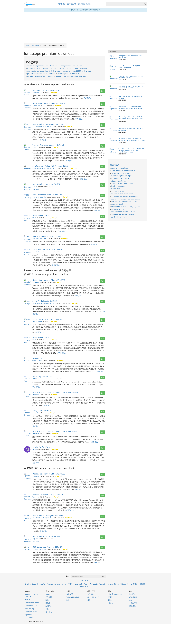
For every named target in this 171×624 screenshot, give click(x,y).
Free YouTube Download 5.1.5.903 (46, 236)
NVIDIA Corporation (38, 379)
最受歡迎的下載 (71, 4)
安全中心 (49, 612)
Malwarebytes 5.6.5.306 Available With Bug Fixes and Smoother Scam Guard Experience (131, 118)
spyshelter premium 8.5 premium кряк (41, 68)
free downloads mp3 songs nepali (124, 201)
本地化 (131, 600)
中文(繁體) (141, 584)
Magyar (83, 586)
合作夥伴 (90, 594)
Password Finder (31, 606)
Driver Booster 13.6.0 (41, 215)
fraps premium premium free (71, 66)
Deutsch (35, 584)
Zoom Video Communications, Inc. (43, 303)
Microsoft (35, 395)
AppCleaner (29, 617)
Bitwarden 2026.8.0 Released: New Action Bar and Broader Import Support (131, 139)
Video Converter (31, 612)
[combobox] (124, 4)
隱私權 (48, 603)
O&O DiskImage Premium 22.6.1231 (47, 195)
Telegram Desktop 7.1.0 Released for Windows (130, 97)
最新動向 (89, 4)
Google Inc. (36, 413)
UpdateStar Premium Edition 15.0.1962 (48, 103)
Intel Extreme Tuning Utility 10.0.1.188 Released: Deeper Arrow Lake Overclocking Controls (131, 150)
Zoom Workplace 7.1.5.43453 (44, 301)
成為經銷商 (133, 597)
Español (43, 584)
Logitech (35, 186)
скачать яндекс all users (120, 168)
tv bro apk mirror (117, 191)
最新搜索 (114, 164)
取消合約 (49, 606)
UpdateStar (36, 106)
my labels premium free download (40, 76)
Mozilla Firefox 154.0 (41, 447)
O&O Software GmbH (39, 197)
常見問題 (49, 597)
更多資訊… (87, 98)
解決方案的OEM (93, 597)
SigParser (28, 614)
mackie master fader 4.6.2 (121, 173)
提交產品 (132, 606)
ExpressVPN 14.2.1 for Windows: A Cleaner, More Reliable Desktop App (130, 107)
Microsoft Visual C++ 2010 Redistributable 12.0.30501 (54, 431)
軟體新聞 (69, 594)
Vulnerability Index (73, 597)
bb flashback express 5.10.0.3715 (123, 212)
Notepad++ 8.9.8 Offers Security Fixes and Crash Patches (130, 77)
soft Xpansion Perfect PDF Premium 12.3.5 (50, 166)
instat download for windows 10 (123, 171)
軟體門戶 (132, 594)
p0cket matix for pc (118, 181)
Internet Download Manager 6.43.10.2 (48, 145)
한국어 (70, 584)
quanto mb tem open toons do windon (125, 199)
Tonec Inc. (35, 147)
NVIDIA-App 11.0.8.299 (41, 376)
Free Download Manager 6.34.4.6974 (47, 124)
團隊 (110, 600)
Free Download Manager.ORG (41, 126)
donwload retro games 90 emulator (124, 196)
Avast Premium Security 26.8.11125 (47, 249)
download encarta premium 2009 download (43, 71)
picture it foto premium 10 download (41, 73)
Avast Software (37, 252)
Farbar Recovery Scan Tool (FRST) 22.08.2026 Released (129, 66)
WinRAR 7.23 (37, 358)
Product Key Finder (32, 603)
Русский (102, 584)
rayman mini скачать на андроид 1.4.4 (125, 207)
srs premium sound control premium (73, 68)
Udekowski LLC (37, 92)
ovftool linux (115, 189)
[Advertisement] (85, 27)
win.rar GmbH (37, 361)
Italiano (57, 584)
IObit (34, 218)
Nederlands (78, 584)
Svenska (110, 584)
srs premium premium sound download (42, 66)
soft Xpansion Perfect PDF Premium (43, 168)
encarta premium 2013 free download (77, 71)
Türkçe (116, 584)
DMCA (48, 594)
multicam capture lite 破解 (121, 176)
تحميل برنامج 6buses (118, 186)
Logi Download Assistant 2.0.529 (46, 184)
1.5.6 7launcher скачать (120, 178)
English (28, 584)
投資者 (110, 603)
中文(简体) (133, 584)
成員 (89, 600)
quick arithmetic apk (118, 217)
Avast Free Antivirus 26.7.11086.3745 (47, 319)
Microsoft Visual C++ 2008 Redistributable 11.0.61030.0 (55, 392)
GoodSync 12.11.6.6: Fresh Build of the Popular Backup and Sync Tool (131, 87)
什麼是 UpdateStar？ (116, 594)
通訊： (68, 576)
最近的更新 (81, 4)
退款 (47, 609)
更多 (102, 91)
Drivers (27, 600)
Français (50, 584)
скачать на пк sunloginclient (122, 194)
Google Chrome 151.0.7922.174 (45, 410)
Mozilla (34, 449)
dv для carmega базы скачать (122, 214)
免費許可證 (133, 603)
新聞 (110, 597)
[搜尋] (145, 4)
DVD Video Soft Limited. (40, 239)
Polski (86, 584)
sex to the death (117, 204)
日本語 (64, 584)
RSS (67, 600)
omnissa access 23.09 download (123, 183)
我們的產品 (61, 4)
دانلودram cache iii (117, 209)
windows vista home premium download (71, 76)
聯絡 (47, 600)
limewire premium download (68, 73)
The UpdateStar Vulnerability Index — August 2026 (131, 56)
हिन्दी (88, 586)
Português (94, 584)
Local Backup (29, 609)
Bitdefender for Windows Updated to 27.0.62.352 (130, 129)
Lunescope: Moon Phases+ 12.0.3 (46, 90)
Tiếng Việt (124, 584)
